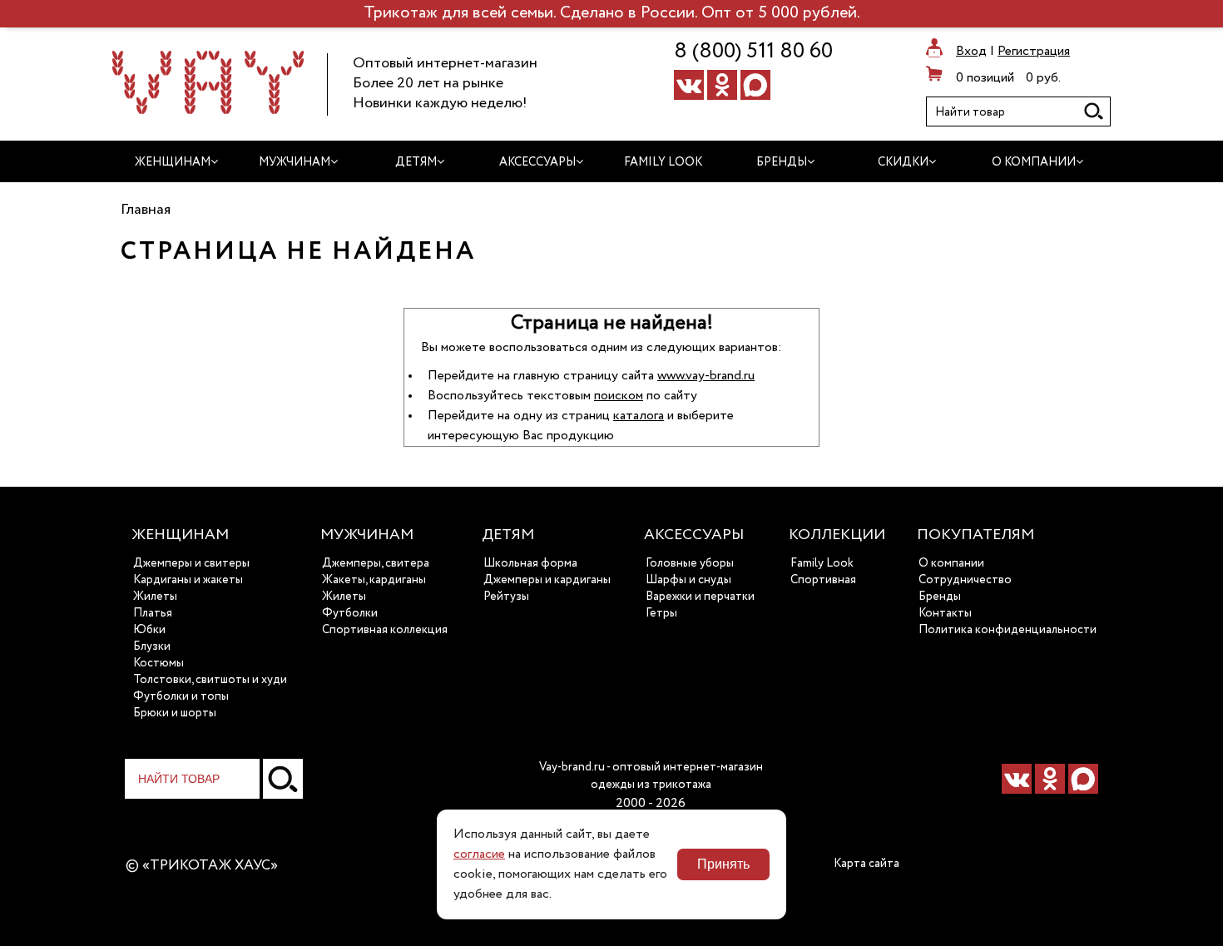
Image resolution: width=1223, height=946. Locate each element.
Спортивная (823, 580)
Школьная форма (530, 563)
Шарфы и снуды (688, 580)
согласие (479, 854)
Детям (508, 534)
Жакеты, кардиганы (374, 580)
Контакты (945, 613)
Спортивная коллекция (385, 630)
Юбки (149, 630)
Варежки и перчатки (700, 596)
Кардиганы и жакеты (188, 580)
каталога (638, 416)
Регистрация (1034, 51)
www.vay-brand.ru (706, 376)
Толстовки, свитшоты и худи (210, 680)
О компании (951, 563)
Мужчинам (366, 534)
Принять (723, 864)
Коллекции (837, 534)
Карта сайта (866, 863)
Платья (152, 613)
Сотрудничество (965, 580)
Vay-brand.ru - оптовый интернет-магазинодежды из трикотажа (651, 775)
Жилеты (155, 596)
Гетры (661, 613)
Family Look (822, 563)
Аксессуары (694, 534)
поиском (618, 396)
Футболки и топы (181, 696)
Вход (971, 51)
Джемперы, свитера (375, 563)
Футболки (350, 613)
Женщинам (180, 534)
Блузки (152, 646)
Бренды (939, 596)
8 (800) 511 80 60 (753, 51)
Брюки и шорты (174, 713)
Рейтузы (506, 596)
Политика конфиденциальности (1007, 630)
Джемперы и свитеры (191, 563)
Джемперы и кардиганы (547, 580)
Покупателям (975, 534)
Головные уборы (690, 563)
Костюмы (158, 663)
